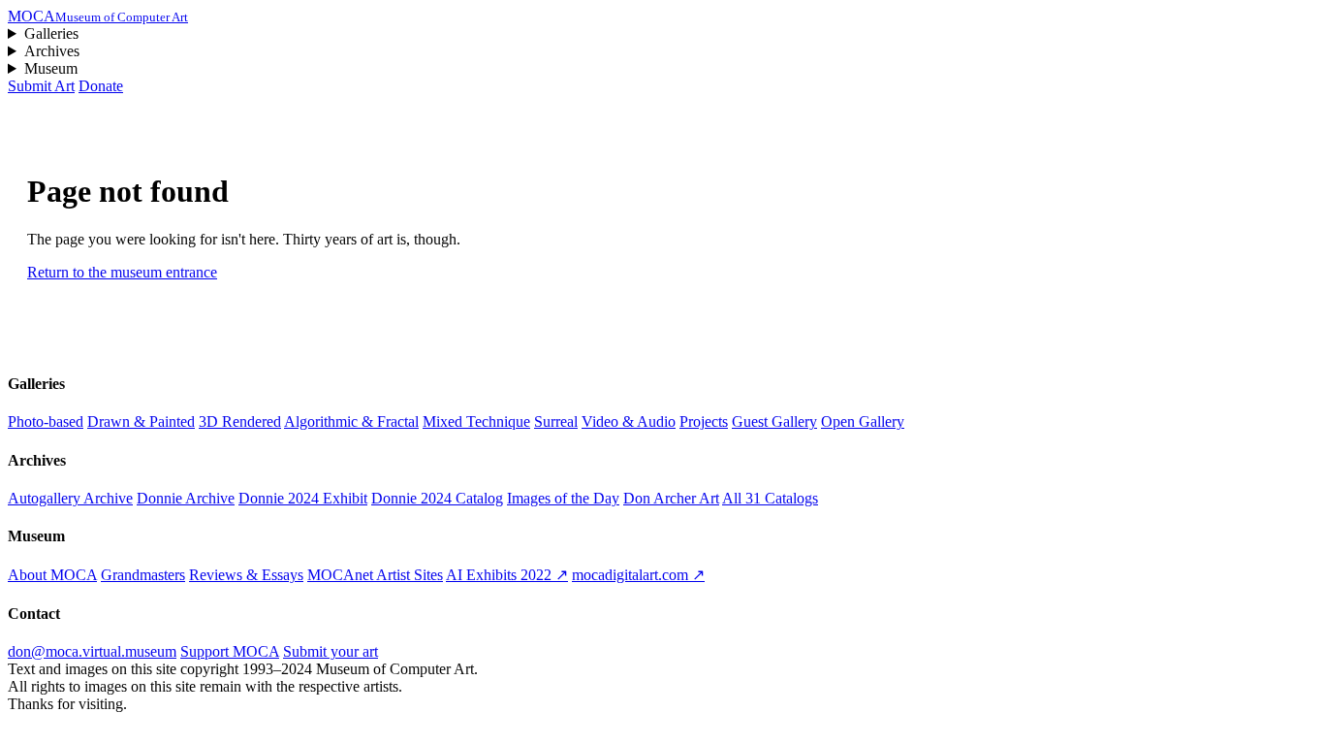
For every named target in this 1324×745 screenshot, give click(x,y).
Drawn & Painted (141, 421)
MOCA (98, 16)
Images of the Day (563, 498)
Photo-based (45, 421)
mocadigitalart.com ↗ (638, 575)
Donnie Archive (186, 498)
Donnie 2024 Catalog (437, 498)
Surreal (556, 421)
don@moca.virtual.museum (92, 651)
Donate (101, 86)
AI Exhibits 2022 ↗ (507, 575)
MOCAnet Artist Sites (375, 575)
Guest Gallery (774, 421)
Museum (51, 68)
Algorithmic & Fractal (351, 421)
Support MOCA (229, 651)
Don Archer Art (671, 498)
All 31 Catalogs (770, 498)
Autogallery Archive (70, 498)
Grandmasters (143, 575)
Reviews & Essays (246, 575)
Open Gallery (862, 421)
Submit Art (41, 86)
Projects (703, 421)
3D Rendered (240, 421)
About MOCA (52, 575)
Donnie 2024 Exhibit (302, 498)
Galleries (51, 33)
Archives (51, 51)
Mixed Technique (476, 421)
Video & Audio (629, 421)
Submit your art (330, 651)
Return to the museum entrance (122, 272)
